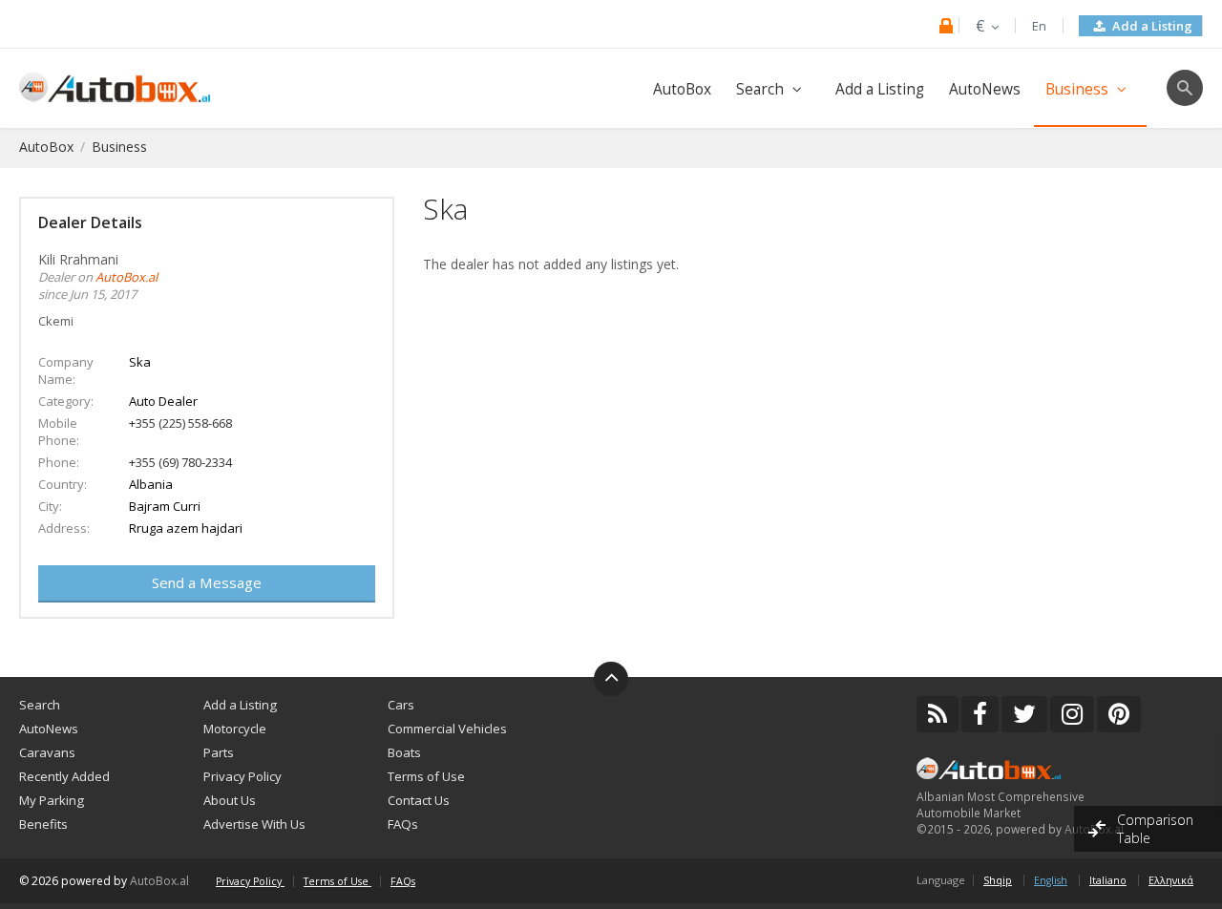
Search (760, 89)
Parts (218, 752)
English (1050, 880)
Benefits (43, 824)
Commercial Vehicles (447, 728)
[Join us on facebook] (980, 714)
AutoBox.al (159, 881)
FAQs (403, 824)
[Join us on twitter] (1024, 714)
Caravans (47, 752)
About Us (229, 800)
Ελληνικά (1170, 880)
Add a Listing (1150, 25)
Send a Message (207, 582)
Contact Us (419, 800)
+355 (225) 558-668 (180, 423)
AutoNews (985, 89)
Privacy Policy (242, 776)
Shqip (997, 880)
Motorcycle (234, 728)
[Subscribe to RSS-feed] (937, 714)
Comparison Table (1155, 829)
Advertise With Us (254, 824)
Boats (404, 752)
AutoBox (682, 89)
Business (1076, 89)
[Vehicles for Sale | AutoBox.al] (114, 85)
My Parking (51, 800)
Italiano (1108, 880)
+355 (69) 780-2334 (180, 462)
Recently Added (64, 776)
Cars (401, 704)
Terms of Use (426, 776)
